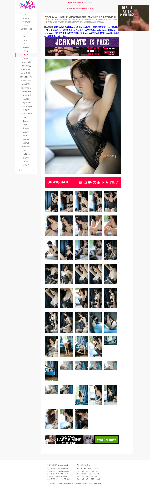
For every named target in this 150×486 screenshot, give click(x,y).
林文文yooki (104, 27)
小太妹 (98, 479)
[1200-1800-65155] (52, 236)
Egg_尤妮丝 (93, 27)
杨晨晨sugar (70, 27)
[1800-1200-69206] (66, 394)
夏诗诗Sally (56, 30)
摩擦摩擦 (84, 474)
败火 (98, 474)
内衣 (97, 471)
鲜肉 (62, 22)
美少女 (51, 22)
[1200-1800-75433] (96, 212)
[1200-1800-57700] (81, 261)
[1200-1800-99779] (81, 406)
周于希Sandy (82, 27)
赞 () (50, 19)
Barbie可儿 (81, 30)
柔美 (103, 19)
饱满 (83, 476)
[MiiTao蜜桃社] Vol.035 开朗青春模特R (57, 474)
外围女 (92, 471)
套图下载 (79, 469)
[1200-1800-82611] (81, 357)
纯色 (77, 22)
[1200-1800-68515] (52, 212)
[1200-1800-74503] (52, 261)
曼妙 (87, 479)
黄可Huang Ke (106, 33)
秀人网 (81, 19)
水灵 (94, 22)
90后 (92, 476)
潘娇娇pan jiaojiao (57, 36)
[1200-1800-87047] (52, 381)
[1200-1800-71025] (81, 285)
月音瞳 (114, 27)
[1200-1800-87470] (66, 285)
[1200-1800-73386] (66, 357)
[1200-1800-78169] (52, 333)
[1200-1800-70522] (111, 406)
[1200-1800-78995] (81, 430)
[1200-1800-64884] (81, 236)
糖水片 (90, 22)
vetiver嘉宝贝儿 (92, 33)
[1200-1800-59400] (111, 333)
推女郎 (82, 483)
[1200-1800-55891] (96, 261)
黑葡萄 (92, 479)
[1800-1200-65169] (81, 370)
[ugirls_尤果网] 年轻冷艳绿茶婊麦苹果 (57, 469)
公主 (94, 474)
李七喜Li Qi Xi (77, 33)
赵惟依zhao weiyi (94, 30)
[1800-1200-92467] (111, 346)
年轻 (87, 471)
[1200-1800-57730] (111, 285)
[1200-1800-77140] (96, 357)
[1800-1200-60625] (96, 370)
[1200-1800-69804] (81, 309)
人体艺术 (109, 19)
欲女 (78, 479)
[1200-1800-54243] (111, 236)
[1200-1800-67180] (52, 309)
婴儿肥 (114, 19)
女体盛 (85, 22)
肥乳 (66, 22)
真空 (78, 476)
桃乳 (81, 22)
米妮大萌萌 (72, 22)
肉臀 (59, 22)
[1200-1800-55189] (66, 309)
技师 (78, 474)
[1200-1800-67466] (66, 236)
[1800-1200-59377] (52, 394)
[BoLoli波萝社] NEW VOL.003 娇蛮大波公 (58, 479)
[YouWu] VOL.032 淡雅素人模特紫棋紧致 (58, 471)
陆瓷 (64, 30)
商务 (89, 474)
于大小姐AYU (64, 33)
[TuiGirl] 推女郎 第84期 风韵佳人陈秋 (57, 476)
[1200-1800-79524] (66, 333)
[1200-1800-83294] (52, 430)
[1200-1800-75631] (96, 309)
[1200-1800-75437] (81, 212)
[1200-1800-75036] (66, 212)
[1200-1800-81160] (52, 357)
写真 (87, 476)
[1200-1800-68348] (52, 285)
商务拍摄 (95, 469)
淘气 (47, 22)
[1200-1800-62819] (111, 212)
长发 (78, 471)
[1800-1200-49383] (111, 370)
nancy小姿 (53, 33)
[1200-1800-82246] (81, 333)
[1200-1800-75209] (111, 309)
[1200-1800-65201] (66, 261)
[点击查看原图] (83, 174)
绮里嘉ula (70, 30)
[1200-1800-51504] (96, 236)
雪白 (55, 22)
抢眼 (83, 479)
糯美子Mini (100, 22)
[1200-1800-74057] (96, 285)
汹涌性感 (99, 19)
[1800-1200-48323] (66, 370)
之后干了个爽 (87, 469)
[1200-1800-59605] (96, 333)
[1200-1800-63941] (96, 406)
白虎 (83, 471)
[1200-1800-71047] (66, 430)
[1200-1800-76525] (111, 261)
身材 (96, 476)
